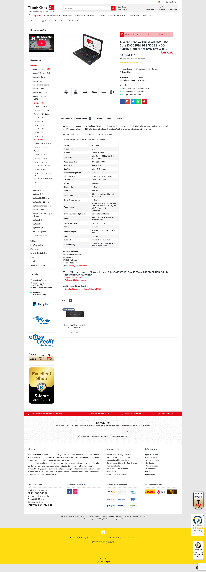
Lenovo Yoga (37, 81)
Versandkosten (97, 516)
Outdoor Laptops (39, 232)
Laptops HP (36, 224)
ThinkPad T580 (38, 121)
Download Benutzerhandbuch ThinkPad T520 (82, 289)
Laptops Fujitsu (38, 228)
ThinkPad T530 (38, 140)
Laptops (33, 65)
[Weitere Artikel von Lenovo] (167, 52)
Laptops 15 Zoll (38, 103)
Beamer (33, 257)
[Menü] (202, 542)
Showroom (111, 471)
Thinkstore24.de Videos (116, 474)
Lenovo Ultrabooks (39, 93)
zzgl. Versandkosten (138, 59)
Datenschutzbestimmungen (93, 436)
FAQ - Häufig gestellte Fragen (118, 457)
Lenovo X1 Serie (38, 77)
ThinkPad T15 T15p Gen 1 (42, 114)
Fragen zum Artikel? (72, 278)
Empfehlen (126, 72)
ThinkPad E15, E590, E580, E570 (42, 174)
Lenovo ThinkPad (41, 69)
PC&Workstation (36, 245)
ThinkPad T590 (38, 118)
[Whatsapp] (138, 101)
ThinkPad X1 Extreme (40, 107)
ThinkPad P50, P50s (40, 162)
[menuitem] (171, 1)
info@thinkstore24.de (40, 504)
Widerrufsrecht (152, 466)
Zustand (99, 118)
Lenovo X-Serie (38, 89)
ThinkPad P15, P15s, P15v (42, 144)
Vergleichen (127, 69)
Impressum (150, 474)
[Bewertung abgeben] (140, 52)
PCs (86, 454)
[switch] (198, 557)
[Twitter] (133, 101)
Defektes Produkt (153, 460)
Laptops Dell (37, 220)
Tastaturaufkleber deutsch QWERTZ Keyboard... (74, 326)
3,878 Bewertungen (103, 562)
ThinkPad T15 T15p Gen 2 (42, 110)
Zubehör (66, 300)
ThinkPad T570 (38, 125)
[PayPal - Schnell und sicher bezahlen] (41, 304)
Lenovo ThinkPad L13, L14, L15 (41, 97)
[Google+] (127, 101)
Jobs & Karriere (152, 454)
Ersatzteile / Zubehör (38, 253)
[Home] (29, 16)
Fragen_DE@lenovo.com (78, 266)
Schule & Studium (37, 265)
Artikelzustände (113, 466)
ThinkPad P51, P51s (40, 158)
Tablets (33, 241)
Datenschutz (151, 469)
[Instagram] (75, 491)
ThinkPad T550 (38, 132)
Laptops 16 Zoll (38, 190)
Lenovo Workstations (40, 85)
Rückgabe (150, 463)
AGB (148, 471)
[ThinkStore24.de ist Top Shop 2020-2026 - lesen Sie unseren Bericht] (198, 500)
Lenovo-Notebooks (77, 454)
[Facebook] (122, 101)
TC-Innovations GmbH (127, 519)
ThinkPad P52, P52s (40, 155)
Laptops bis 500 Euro (40, 198)
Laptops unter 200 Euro (41, 206)
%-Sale (33, 261)
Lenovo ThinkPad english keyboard (42, 215)
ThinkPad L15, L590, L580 (42, 166)
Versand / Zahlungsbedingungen (120, 460)
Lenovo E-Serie (38, 210)
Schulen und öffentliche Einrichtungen (122, 463)
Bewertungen (83, 118)
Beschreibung (66, 118)
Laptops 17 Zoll (38, 194)
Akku (109, 118)
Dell (34, 183)
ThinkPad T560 (38, 129)
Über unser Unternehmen (117, 469)
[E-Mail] (144, 101)
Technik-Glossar (152, 457)
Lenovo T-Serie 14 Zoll (41, 73)
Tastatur (119, 118)
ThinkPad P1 (37, 151)
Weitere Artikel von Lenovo (75, 280)
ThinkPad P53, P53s (40, 147)
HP (34, 186)
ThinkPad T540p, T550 (41, 136)
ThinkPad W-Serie (39, 169)
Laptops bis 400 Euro (40, 202)
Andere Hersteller (39, 235)
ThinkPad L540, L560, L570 (42, 179)
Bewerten (155, 69)
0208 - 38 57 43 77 (37, 493)
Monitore (34, 249)
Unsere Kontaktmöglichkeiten (119, 454)
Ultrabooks (32, 474)
